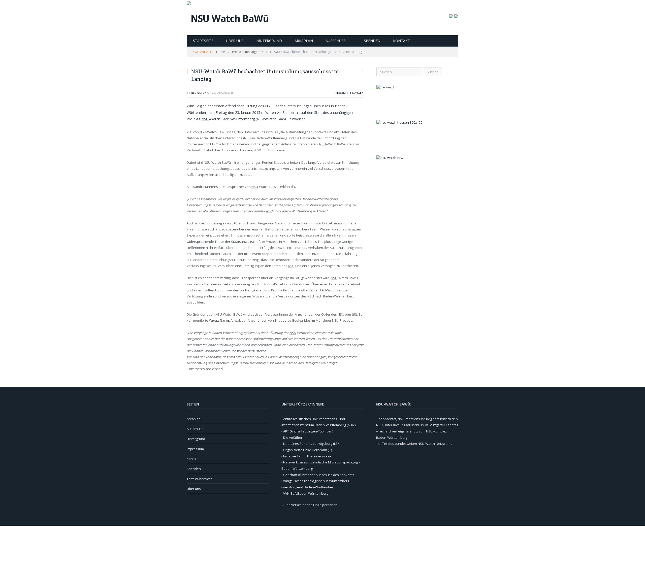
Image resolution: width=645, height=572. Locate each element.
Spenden (372, 40)
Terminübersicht (199, 479)
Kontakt (401, 40)
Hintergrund (269, 40)
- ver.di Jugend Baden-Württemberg (308, 487)
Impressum (195, 449)
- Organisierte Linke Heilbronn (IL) (306, 450)
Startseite (203, 40)
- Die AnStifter (291, 437)
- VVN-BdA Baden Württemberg (304, 493)
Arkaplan (304, 40)
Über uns (235, 40)
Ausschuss (336, 40)
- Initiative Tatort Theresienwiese (306, 456)
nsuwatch (198, 92)
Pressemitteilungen (349, 92)
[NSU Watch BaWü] (228, 17)
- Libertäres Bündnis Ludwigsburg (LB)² (310, 443)
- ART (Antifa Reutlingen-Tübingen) (307, 431)
